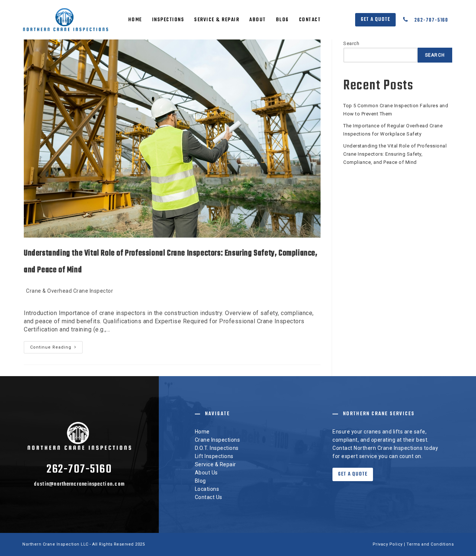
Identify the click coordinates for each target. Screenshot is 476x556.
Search (351, 43)
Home (135, 20)
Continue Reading (56, 348)
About (257, 20)
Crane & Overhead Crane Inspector (69, 291)
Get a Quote (375, 19)
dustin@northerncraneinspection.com (79, 484)
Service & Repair (216, 20)
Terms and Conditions (430, 544)
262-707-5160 (431, 20)
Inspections (168, 20)
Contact (310, 20)
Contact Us (208, 497)
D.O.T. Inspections (217, 448)
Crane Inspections (217, 440)
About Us (206, 473)
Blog (282, 20)
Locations (207, 489)
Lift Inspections (214, 456)
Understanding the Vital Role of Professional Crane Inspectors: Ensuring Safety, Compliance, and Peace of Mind (395, 154)
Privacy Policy (388, 544)
